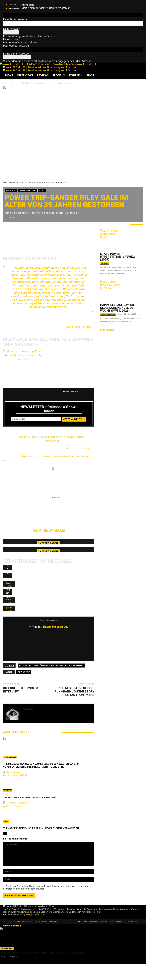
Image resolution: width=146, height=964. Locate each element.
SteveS (2, 957)
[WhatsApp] (24, 226)
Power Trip (24, 672)
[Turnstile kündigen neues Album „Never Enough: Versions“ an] (48, 812)
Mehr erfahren (9, 586)
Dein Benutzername (15, 19)
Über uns (13, 5)
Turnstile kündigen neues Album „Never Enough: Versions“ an (41, 828)
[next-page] (6, 833)
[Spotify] (30, 719)
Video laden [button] (50, 543)
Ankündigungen (10, 757)
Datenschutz (10, 39)
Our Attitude (82, 921)
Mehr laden (107, 329)
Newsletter (14, 8)
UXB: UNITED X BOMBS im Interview (20, 689)
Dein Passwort (11, 28)
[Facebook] (7, 226)
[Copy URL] (41, 226)
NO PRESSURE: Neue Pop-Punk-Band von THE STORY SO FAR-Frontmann (74, 691)
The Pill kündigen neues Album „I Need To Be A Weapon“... (43, 953)
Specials (58, 75)
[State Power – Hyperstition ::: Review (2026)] (48, 781)
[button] (139, 69)
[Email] (16, 226)
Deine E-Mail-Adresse (16, 53)
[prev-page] (4, 833)
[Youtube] (15, 917)
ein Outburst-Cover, (78, 448)
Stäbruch (76, 75)
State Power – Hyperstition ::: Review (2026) (29, 797)
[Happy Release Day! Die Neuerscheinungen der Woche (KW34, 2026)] (121, 291)
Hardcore (14, 83)
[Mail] (27, 719)
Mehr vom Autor (46, 732)
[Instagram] (24, 719)
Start (5, 83)
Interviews (25, 75)
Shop (90, 75)
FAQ (111, 921)
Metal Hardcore (27, 190)
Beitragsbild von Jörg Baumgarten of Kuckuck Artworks (51, 665)
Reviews (42, 75)
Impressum (132, 921)
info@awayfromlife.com (32, 914)
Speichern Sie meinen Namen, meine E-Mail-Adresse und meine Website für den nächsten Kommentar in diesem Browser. (45, 887)
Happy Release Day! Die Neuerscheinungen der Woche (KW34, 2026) (117, 307)
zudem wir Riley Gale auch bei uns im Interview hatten (51, 436)
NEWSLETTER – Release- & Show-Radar (48, 409)
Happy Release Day (55, 626)
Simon (12, 217)
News (9, 75)
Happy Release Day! (108, 314)
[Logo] (39, 67)
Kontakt (104, 921)
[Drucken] (33, 226)
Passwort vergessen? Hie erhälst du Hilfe (27, 36)
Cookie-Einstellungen (48, 921)
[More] (50, 226)
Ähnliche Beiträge (17, 732)
